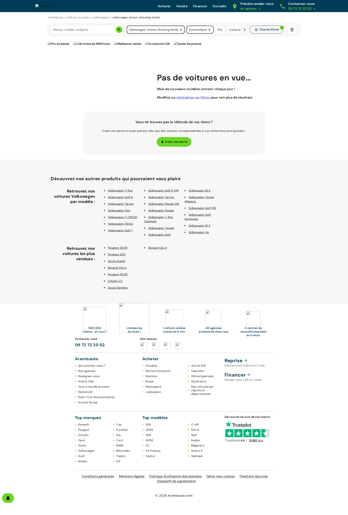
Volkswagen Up (198, 232)
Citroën (83, 435)
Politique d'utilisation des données (175, 476)
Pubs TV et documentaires (96, 397)
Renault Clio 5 (117, 267)
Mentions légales (131, 476)
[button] (180, 29)
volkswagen (101, 17)
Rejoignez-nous (89, 376)
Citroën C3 (115, 281)
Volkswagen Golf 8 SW (163, 190)
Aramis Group (87, 402)
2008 (149, 430)
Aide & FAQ (86, 381)
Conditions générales (98, 476)
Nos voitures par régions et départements (202, 390)
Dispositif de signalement (176, 481)
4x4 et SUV (198, 365)
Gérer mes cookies (220, 476)
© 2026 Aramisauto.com (174, 495)
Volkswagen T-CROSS (122, 217)
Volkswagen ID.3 (199, 225)
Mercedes (123, 451)
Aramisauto (56, 17)
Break (150, 381)
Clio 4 (195, 430)
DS (118, 461)
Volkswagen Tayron (161, 197)
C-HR (195, 424)
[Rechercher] (119, 29)
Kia (118, 435)
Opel (81, 440)
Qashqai (197, 456)
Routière (151, 376)
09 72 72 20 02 (90, 344)
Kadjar (195, 440)
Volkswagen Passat (161, 210)
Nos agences (86, 371)
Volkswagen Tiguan (121, 204)
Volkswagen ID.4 (199, 190)
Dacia (82, 445)
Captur (150, 456)
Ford (119, 440)
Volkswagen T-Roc (120, 190)
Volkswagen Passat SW (163, 204)
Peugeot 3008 (117, 248)
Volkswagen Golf (159, 234)
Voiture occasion (78, 17)
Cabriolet (197, 371)
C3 (147, 445)
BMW (119, 445)
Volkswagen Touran (161, 228)
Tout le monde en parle (94, 386)
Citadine (151, 365)
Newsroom (85, 392)
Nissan (82, 461)
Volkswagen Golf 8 (120, 197)
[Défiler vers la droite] (245, 30)
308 (148, 435)
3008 (149, 440)
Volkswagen (86, 451)
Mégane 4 (197, 445)
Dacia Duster (116, 261)
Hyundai (122, 430)
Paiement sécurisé (254, 476)
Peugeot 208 (116, 254)
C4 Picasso (153, 451)
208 (148, 424)
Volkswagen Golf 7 (120, 230)
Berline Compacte (158, 371)
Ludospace (153, 392)
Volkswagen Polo (119, 210)
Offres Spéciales (202, 376)
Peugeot (83, 430)
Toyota (120, 456)
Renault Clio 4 (157, 248)
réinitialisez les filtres (193, 97)
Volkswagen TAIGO (120, 224)
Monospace (153, 386)
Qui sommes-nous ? (91, 365)
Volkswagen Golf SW (202, 208)
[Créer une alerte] (8, 498)
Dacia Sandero (118, 287)
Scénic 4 (197, 451)
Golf (194, 435)
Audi (81, 456)
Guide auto (198, 381)
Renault (83, 424)
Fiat (119, 424)
